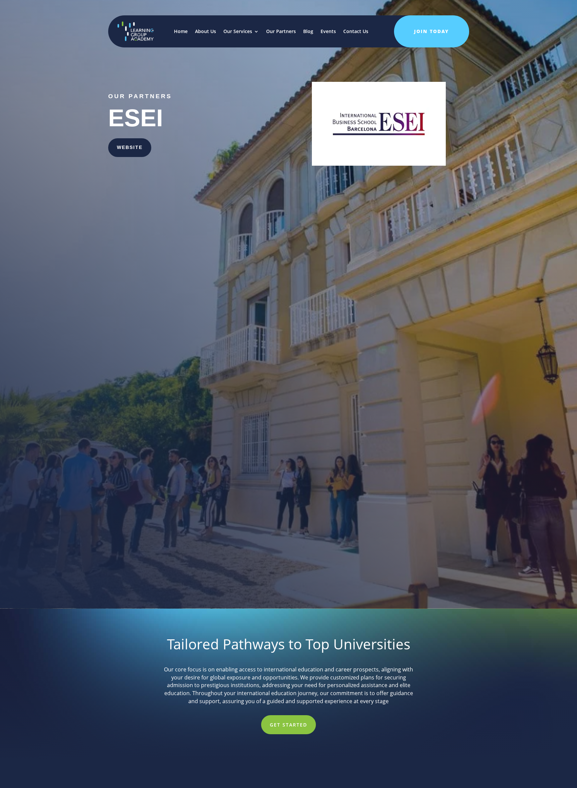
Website (130, 147)
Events (328, 31)
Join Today (431, 31)
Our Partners (281, 31)
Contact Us (355, 31)
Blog (308, 31)
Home (181, 31)
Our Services (237, 31)
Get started (288, 725)
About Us (205, 31)
